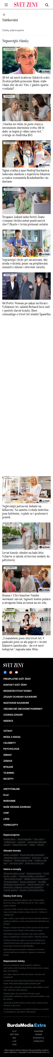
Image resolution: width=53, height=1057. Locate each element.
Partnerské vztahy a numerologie (17, 858)
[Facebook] (5, 672)
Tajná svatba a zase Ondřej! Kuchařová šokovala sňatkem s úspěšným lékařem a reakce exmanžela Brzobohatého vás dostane (26, 921)
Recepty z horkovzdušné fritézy (32, 890)
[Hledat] (47, 4)
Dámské (38, 1035)
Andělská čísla (9, 842)
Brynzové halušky (11, 882)
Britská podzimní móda (23, 860)
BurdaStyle (38, 1038)
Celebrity (9, 743)
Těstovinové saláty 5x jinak (13, 873)
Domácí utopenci (11, 890)
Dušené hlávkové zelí (35, 884)
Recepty (8, 779)
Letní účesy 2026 (16, 863)
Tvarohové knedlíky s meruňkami (31, 876)
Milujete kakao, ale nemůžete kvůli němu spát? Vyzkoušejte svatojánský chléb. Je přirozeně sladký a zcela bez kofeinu (26, 996)
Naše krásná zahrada (17, 807)
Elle (6, 795)
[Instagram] (10, 672)
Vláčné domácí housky (13, 879)
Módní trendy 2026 (19, 845)
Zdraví (7, 755)
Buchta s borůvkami (28, 882)
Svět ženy (14, 1035)
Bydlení (8, 767)
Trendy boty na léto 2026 (34, 863)
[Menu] (6, 5)
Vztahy (7, 731)
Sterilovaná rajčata (34, 873)
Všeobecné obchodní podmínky (23, 709)
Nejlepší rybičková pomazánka (36, 879)
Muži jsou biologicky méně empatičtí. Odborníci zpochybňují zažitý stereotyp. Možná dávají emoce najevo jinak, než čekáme (26, 968)
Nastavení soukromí (16, 703)
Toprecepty (10, 825)
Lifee (6, 819)
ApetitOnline (11, 789)
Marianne (9, 801)
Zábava (7, 761)
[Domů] (26, 4)
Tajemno (8, 773)
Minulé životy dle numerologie (32, 855)
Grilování (40, 845)
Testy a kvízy (39, 839)
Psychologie (11, 749)
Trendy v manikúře (10, 855)
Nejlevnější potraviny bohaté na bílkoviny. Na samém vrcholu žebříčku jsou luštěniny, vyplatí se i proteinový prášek (24, 952)
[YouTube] (16, 672)
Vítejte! (32, 845)
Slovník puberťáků (25, 839)
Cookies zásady (13, 714)
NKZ (14, 1038)
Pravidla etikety (9, 839)
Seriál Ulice (36, 858)
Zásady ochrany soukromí (20, 697)
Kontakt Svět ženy (15, 685)
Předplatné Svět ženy (17, 679)
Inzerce (8, 721)
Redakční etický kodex (17, 691)
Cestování (21, 842)
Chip (6, 813)
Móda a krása (11, 737)
